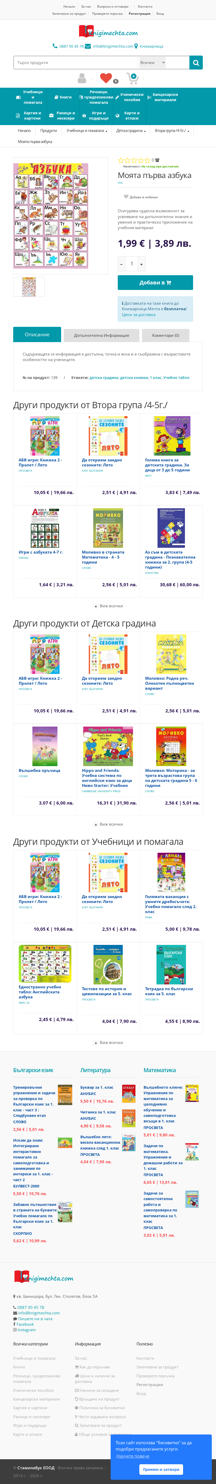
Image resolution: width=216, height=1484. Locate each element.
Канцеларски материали (36, 1399)
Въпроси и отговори (113, 6)
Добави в (153, 282)
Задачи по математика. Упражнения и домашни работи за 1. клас (163, 1157)
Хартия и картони (30, 1407)
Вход (160, 14)
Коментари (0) (165, 335)
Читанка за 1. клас (98, 1112)
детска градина (104, 377)
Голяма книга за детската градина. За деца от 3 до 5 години (167, 464)
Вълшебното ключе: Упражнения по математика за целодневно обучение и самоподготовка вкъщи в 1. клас (163, 1104)
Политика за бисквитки (101, 1407)
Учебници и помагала (86, 130)
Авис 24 (24, 1002)
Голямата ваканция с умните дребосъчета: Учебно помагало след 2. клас (171, 904)
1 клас (155, 377)
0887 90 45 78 (71, 46)
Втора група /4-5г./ (170, 130)
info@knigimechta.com (39, 1312)
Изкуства (151, 573)
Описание (37, 334)
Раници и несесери (31, 1416)
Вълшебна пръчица (39, 770)
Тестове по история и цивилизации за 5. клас (107, 991)
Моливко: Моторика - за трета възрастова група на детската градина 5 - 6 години (171, 778)
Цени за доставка (138, 314)
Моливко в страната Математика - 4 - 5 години (103, 557)
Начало (69, 6)
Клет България (92, 470)
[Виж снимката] (60, 215)
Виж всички (111, 605)
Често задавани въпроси (101, 1416)
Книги (19, 1366)
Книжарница (151, 46)
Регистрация (139, 14)
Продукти (48, 130)
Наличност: (132, 166)
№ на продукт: (36, 377)
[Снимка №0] (29, 287)
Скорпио (22, 1233)
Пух (120, 183)
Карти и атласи (27, 1434)
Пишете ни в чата (35, 1318)
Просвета (25, 470)
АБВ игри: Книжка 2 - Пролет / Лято (40, 462)
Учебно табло (176, 377)
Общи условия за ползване (104, 1434)
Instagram (27, 1329)
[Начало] (108, 31)
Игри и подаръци (30, 1425)
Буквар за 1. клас (96, 1087)
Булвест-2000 (26, 1186)
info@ (112, 46)
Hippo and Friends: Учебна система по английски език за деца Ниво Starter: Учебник (107, 778)
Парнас (24, 558)
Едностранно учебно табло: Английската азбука (40, 991)
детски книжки (134, 377)
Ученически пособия (33, 1390)
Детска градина (129, 130)
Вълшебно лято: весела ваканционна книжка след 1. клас (100, 1142)
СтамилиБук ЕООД (36, 1467)
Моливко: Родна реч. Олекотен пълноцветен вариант (169, 683)
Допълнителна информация (101, 335)
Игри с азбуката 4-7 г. (41, 552)
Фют (148, 475)
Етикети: (80, 377)
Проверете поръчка (107, 14)
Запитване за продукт (69, 14)
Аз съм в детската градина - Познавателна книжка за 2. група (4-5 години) (170, 559)
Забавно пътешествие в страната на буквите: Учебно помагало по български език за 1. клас (35, 1216)
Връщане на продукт (99, 1399)
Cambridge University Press (101, 791)
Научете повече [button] (132, 1456)
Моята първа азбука (35, 141)
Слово (86, 568)
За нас (86, 6)
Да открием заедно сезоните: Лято (102, 462)
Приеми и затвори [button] (161, 1469)
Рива (148, 917)
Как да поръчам (94, 1366)
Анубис (88, 1093)
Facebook (25, 1324)
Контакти (145, 6)
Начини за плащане (99, 1390)
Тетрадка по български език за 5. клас (169, 991)
